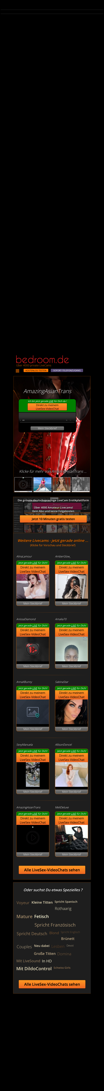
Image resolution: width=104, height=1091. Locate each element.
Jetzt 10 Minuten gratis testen (53, 519)
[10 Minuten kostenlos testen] (20, 369)
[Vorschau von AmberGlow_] (71, 597)
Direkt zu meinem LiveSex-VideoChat (47, 406)
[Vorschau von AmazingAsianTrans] (32, 827)
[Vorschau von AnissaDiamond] (32, 660)
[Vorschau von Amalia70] (71, 660)
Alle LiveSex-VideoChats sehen (52, 869)
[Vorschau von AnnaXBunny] (32, 723)
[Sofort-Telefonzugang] (22, 369)
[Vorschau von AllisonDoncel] (71, 786)
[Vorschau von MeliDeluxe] (71, 848)
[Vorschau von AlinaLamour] (32, 597)
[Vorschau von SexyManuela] (32, 786)
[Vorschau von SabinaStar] (71, 723)
